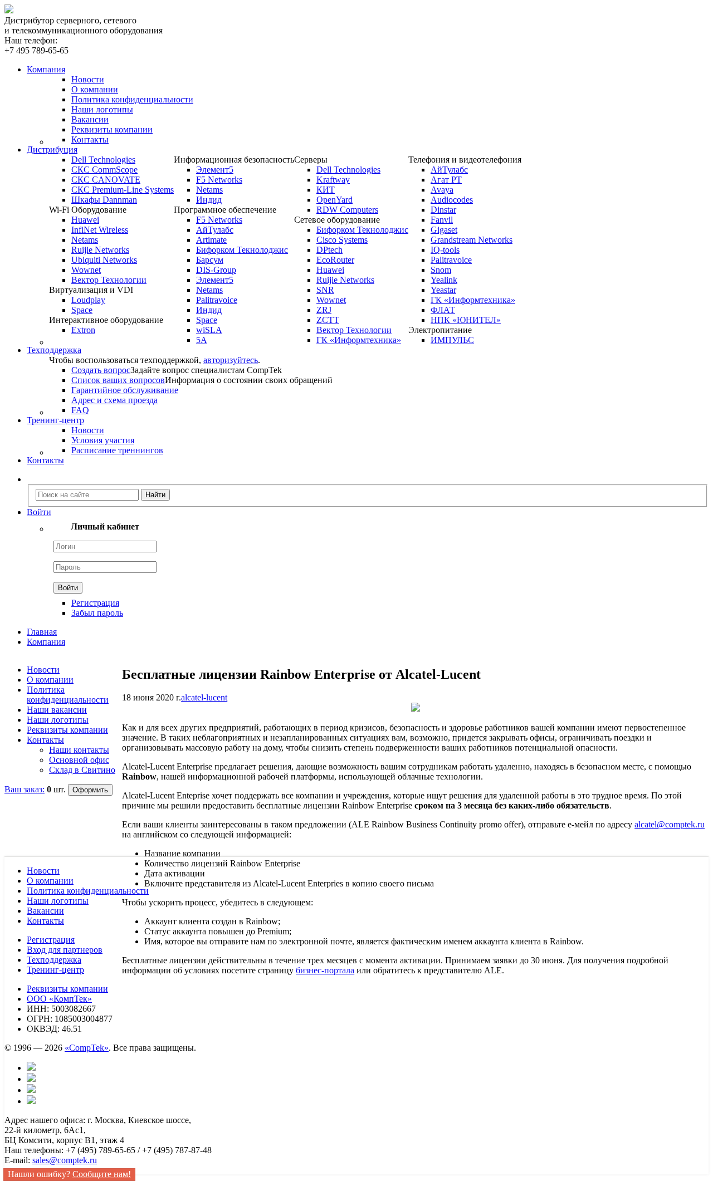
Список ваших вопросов (118, 380)
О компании (94, 89)
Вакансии (90, 119)
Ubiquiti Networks (104, 259)
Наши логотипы (102, 109)
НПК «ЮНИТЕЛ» (466, 320)
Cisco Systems (342, 239)
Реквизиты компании (112, 129)
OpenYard (334, 199)
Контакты (90, 139)
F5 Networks (219, 179)
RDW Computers (347, 209)
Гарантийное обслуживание (124, 390)
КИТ (325, 189)
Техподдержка (54, 959)
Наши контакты (79, 749)
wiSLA (209, 330)
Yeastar (443, 290)
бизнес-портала (325, 970)
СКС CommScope (104, 169)
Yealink (444, 280)
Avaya (442, 189)
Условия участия (102, 440)
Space (81, 310)
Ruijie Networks (100, 249)
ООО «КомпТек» (59, 998)
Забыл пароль (97, 613)
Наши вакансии (57, 709)
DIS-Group (216, 270)
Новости (87, 79)
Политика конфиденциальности (132, 99)
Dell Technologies (103, 159)
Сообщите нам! (101, 1174)
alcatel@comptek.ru (669, 824)
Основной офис (79, 760)
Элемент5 (214, 169)
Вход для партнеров (64, 949)
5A (201, 340)
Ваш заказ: (24, 789)
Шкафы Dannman (104, 199)
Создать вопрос (100, 370)
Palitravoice (216, 300)
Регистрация (95, 602)
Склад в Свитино (82, 770)
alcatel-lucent (204, 697)
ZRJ (323, 310)
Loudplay (88, 300)
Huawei (85, 219)
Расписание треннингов (117, 450)
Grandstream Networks (471, 239)
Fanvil (442, 219)
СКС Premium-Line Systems (122, 189)
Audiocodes (452, 199)
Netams (84, 239)
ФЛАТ (443, 310)
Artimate (211, 239)
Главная (42, 631)
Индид (209, 199)
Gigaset (444, 229)
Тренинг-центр (55, 969)
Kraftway (333, 179)
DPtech (329, 249)
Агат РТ (446, 179)
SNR (325, 290)
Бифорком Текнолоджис (242, 249)
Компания (46, 641)
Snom (441, 270)
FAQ (80, 410)
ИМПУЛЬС (452, 340)
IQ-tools (445, 249)
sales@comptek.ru (64, 1160)
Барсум (209, 259)
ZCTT (327, 320)
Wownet (86, 270)
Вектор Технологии (108, 280)
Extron (83, 330)
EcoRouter (335, 259)
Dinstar (443, 209)
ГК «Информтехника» (358, 340)
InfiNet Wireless (99, 229)
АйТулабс (214, 229)
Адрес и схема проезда (114, 400)
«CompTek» (87, 1047)
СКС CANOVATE (105, 179)
